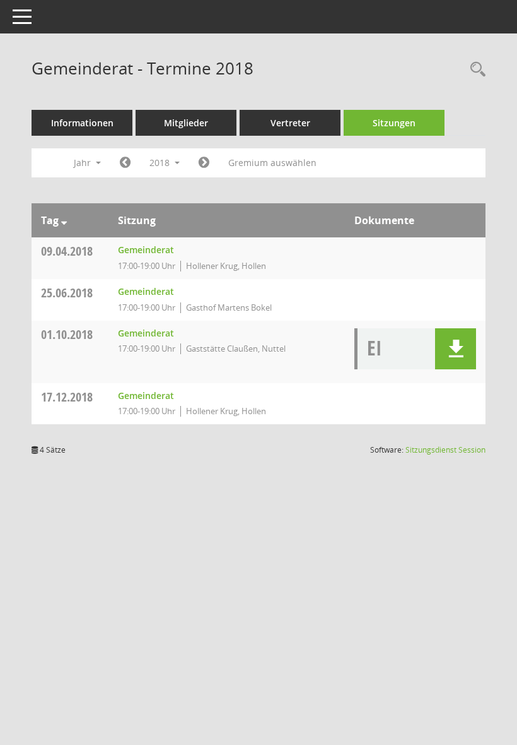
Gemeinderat (146, 250)
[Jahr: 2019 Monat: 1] (204, 163)
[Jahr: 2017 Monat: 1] (125, 163)
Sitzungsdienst (445, 449)
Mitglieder (186, 123)
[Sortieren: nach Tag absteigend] (64, 220)
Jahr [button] (83, 163)
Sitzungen (394, 123)
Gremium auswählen (272, 163)
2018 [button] (160, 163)
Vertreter (290, 123)
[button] (455, 348)
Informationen (82, 123)
